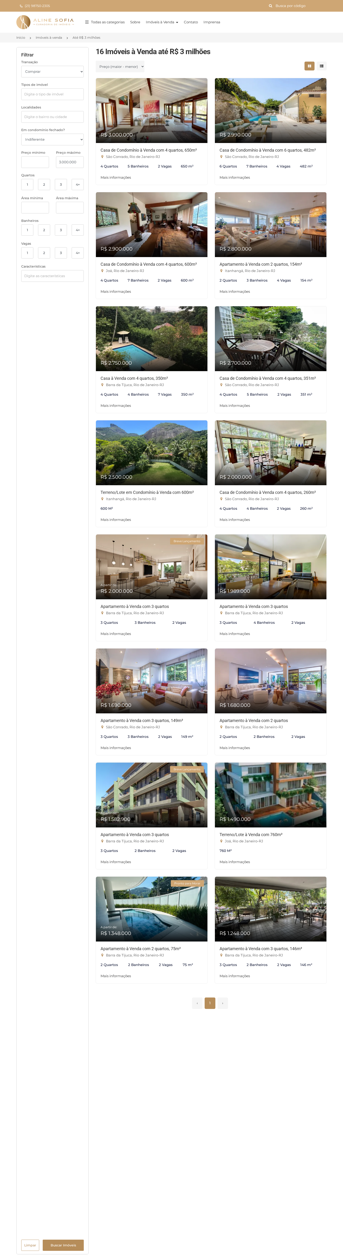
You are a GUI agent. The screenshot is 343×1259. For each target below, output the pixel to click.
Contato (191, 22)
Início (20, 37)
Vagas (26, 243)
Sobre (135, 22)
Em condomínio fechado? (43, 130)
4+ (78, 184)
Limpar (30, 1245)
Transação (29, 62)
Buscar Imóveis (63, 1245)
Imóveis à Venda (160, 22)
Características (33, 266)
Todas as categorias (108, 22)
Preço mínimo (33, 152)
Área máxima (67, 198)
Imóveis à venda (49, 37)
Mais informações (116, 177)
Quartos (28, 175)
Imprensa (211, 22)
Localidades (31, 107)
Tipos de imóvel (34, 85)
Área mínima (32, 198)
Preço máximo (68, 152)
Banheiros (29, 221)
